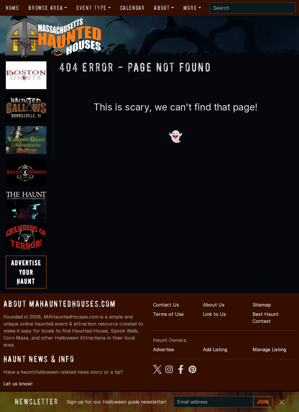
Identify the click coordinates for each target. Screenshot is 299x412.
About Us (214, 305)
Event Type (92, 8)
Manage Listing (269, 349)
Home (12, 8)
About (162, 8)
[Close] (281, 402)
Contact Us (166, 305)
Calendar (132, 8)
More (190, 8)
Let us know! (18, 384)
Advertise (163, 349)
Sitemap (262, 305)
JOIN (263, 402)
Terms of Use (168, 314)
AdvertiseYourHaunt (26, 272)
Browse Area (45, 8)
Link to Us (214, 314)
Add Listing (215, 349)
